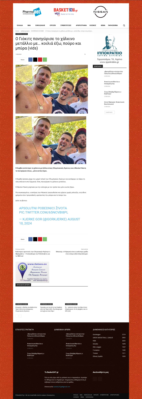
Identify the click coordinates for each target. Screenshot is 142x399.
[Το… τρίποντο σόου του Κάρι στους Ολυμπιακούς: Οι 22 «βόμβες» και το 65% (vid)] (76, 297)
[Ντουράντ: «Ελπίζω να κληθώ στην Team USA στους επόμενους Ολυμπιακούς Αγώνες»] (26, 297)
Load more (109, 112)
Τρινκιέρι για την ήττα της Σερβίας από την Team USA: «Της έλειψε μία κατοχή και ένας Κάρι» (51, 309)
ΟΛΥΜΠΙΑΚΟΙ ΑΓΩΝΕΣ (37, 31)
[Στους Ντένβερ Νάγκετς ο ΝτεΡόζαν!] (98, 94)
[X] (35, 60)
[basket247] (65, 12)
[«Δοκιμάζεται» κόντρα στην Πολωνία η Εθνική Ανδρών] (98, 74)
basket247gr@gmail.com (62, 387)
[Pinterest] (40, 60)
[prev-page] (16, 316)
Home (17, 31)
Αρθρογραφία (25, 31)
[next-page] (20, 316)
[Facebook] (30, 60)
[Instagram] (100, 379)
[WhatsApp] (45, 60)
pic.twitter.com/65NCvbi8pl (43, 212)
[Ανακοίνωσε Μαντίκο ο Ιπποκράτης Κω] (98, 84)
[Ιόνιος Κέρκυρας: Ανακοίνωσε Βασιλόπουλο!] (98, 104)
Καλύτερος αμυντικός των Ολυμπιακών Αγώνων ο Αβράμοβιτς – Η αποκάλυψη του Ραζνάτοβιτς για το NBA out (32, 254)
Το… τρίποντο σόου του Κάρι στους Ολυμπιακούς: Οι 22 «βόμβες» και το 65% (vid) (76, 309)
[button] (124, 25)
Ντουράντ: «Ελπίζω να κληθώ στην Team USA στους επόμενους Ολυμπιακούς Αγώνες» (26, 309)
